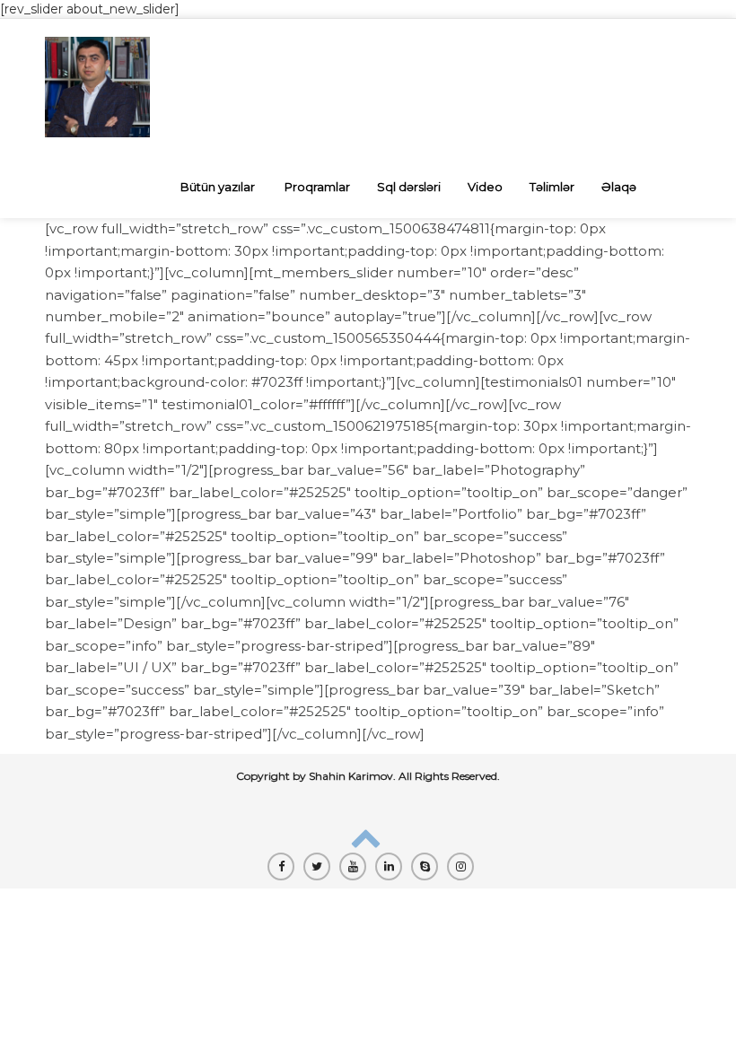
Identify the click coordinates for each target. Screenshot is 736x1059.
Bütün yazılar (217, 186)
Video (485, 186)
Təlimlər (552, 186)
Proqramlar (317, 186)
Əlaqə (618, 186)
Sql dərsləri (409, 186)
